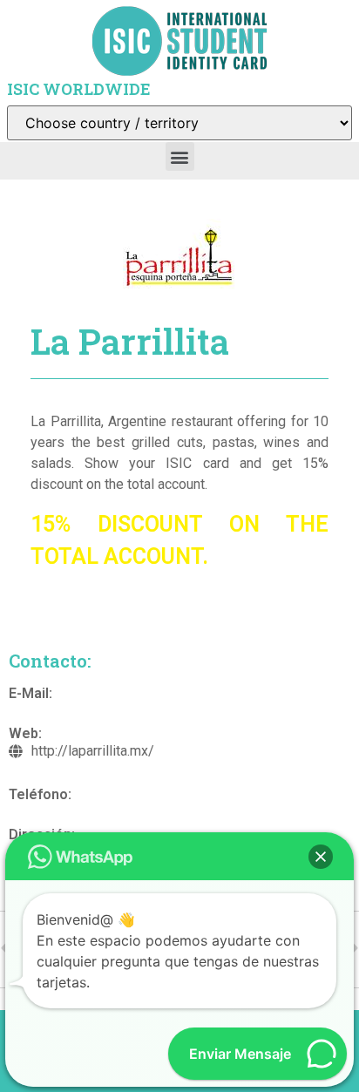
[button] (180, 156)
